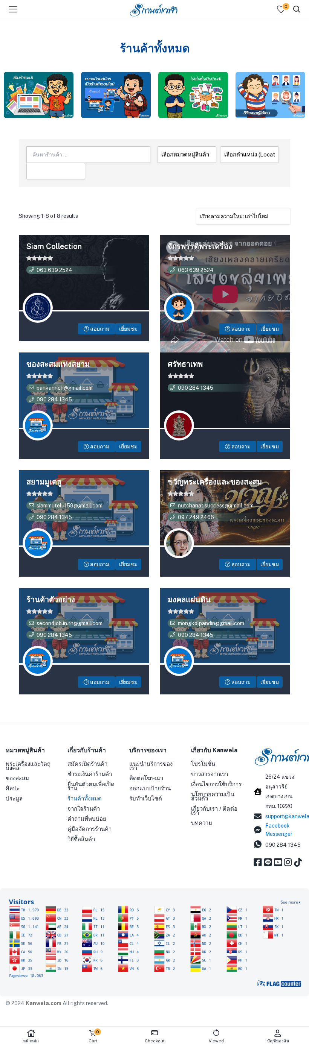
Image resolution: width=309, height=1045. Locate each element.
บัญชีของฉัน (278, 1041)
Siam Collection (54, 246)
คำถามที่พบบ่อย (86, 819)
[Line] (268, 862)
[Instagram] (288, 862)
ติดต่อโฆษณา (146, 778)
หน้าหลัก (31, 1041)
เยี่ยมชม (128, 329)
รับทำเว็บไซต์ (145, 798)
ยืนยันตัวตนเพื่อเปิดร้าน (91, 786)
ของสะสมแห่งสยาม (58, 364)
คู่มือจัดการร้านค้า (89, 829)
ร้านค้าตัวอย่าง (50, 599)
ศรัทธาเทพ (185, 364)
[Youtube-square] (278, 862)
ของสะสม (17, 778)
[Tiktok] (298, 862)
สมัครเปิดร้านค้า (87, 764)
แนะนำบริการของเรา (151, 766)
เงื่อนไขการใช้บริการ (216, 784)
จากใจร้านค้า (83, 808)
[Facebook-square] (258, 862)
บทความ (201, 823)
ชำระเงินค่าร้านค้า (89, 774)
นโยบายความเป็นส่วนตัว (212, 796)
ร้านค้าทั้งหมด (84, 798)
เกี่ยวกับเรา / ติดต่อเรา (214, 810)
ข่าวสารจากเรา (209, 774)
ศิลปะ (13, 788)
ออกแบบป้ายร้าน (150, 788)
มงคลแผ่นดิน (189, 599)
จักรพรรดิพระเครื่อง (200, 246)
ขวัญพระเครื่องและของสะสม (215, 481)
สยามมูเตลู (43, 481)
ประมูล (14, 798)
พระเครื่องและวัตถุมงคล (28, 766)
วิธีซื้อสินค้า (81, 839)
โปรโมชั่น (203, 764)
